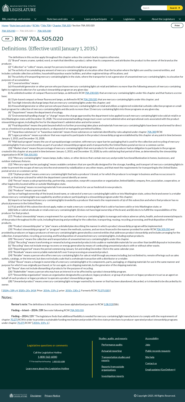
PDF (7, 38)
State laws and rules (57, 18)
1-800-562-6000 (47, 356)
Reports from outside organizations (112, 368)
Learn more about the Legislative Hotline (47, 368)
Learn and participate (95, 18)
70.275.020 (103, 290)
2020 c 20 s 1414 (27, 290)
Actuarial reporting (111, 350)
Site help (149, 357)
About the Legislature (163, 18)
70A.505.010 (8, 30)
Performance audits (111, 344)
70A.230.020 (91, 92)
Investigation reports (112, 376)
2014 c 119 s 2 (50, 290)
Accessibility (152, 338)
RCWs (36, 25)
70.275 (14, 319)
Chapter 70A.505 (62, 25)
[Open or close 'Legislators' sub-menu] (140, 19)
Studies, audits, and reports (113, 338)
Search (173, 7)
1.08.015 (108, 304)
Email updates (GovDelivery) (160, 369)
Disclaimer (35, 395)
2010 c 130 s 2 (72, 290)
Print (177, 25)
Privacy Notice (52, 395)
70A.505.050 (30, 154)
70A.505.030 (44, 30)
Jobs (147, 344)
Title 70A (46, 25)
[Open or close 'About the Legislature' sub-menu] (179, 19)
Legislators (129, 18)
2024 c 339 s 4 (10, 290)
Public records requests (157, 350)
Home (5, 25)
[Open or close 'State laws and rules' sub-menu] (72, 19)
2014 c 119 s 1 (40, 322)
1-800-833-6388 (58, 362)
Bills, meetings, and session (16, 18)
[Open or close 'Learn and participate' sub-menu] (111, 19)
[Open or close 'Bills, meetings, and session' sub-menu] (35, 19)
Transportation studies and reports (115, 359)
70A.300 (151, 131)
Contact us (151, 363)
